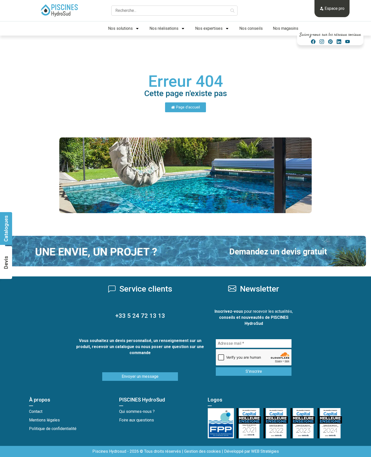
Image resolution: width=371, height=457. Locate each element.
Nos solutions (120, 28)
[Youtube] (347, 41)
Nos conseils (251, 28)
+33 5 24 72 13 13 (140, 315)
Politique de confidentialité (52, 428)
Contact (35, 411)
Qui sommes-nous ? (137, 411)
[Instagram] (322, 41)
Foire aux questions (136, 420)
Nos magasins (285, 28)
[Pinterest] (330, 41)
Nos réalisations (163, 28)
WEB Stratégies (265, 451)
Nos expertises (209, 28)
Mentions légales (44, 420)
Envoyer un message (140, 376)
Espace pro (334, 8)
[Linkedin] (339, 41)
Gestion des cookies (202, 451)
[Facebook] (313, 41)
